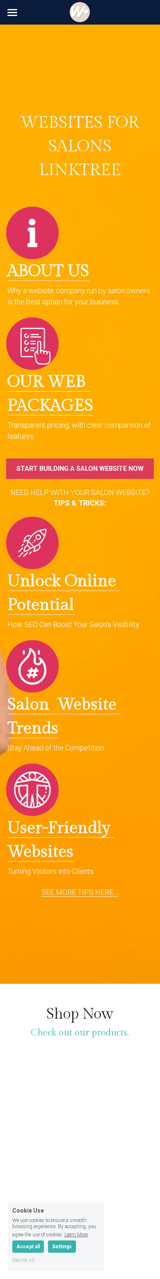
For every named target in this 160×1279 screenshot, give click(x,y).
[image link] (78, 233)
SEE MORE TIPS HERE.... (79, 892)
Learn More (76, 1234)
